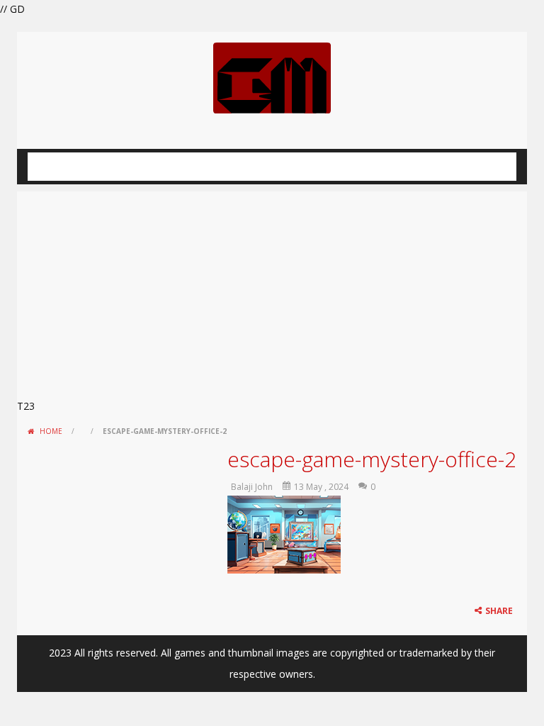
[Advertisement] (272, 290)
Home (51, 431)
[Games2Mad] (272, 77)
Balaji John (252, 487)
